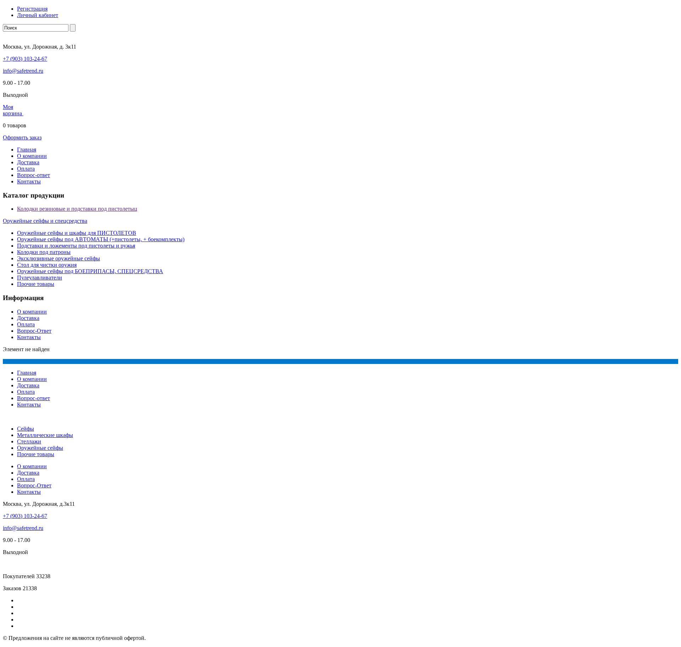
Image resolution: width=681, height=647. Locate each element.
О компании (32, 156)
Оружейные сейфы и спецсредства (45, 221)
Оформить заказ (22, 137)
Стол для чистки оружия (47, 265)
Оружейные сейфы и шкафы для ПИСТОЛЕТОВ (76, 233)
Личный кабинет (37, 15)
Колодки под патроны (44, 252)
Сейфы (25, 429)
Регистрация (32, 9)
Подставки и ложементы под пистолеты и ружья (76, 246)
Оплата (26, 169)
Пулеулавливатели (39, 278)
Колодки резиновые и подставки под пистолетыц (77, 209)
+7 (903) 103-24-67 (25, 59)
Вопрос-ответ (33, 175)
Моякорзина (13, 110)
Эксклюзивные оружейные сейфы (58, 258)
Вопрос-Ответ (34, 331)
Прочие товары (35, 284)
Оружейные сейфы (40, 448)
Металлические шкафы (45, 435)
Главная (26, 149)
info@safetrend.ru (23, 71)
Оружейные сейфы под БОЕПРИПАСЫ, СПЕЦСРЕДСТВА (90, 271)
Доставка (28, 162)
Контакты (29, 181)
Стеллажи (29, 441)
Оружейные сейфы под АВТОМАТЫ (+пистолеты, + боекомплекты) (100, 239)
